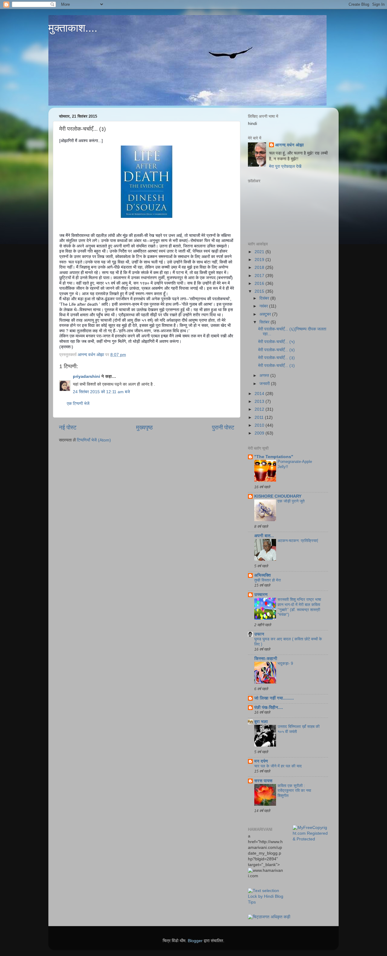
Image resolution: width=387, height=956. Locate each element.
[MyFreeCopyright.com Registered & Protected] (310, 839)
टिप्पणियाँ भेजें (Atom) (94, 440)
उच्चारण (261, 594)
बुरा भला (261, 721)
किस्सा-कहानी (265, 658)
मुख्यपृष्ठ (144, 427)
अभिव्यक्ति (262, 575)
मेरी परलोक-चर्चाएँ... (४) (276, 350)
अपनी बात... (264, 536)
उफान (259, 634)
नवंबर (264, 306)
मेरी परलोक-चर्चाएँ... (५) (276, 341)
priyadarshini (86, 376)
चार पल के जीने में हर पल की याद (278, 766)
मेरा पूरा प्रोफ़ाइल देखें (285, 166)
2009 (260, 433)
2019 (260, 259)
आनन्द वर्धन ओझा (289, 145)
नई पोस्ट (67, 427)
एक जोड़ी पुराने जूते (291, 501)
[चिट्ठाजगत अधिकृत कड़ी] (269, 917)
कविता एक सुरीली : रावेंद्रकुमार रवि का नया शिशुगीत (294, 790)
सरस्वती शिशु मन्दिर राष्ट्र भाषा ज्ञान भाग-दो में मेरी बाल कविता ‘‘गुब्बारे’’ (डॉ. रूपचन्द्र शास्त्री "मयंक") (299, 607)
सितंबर (265, 322)
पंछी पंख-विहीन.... (268, 707)
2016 (260, 283)
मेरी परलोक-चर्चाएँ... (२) (276, 365)
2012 (260, 409)
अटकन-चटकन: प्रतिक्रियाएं (298, 540)
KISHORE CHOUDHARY (277, 496)
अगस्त (264, 375)
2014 (260, 393)
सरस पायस (263, 781)
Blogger (195, 940)
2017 (260, 275)
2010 (260, 425)
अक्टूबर (265, 314)
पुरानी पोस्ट (223, 427)
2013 (260, 401)
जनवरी (265, 383)
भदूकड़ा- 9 (285, 663)
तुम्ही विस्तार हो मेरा (267, 580)
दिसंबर (264, 298)
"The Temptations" (273, 456)
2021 (260, 252)
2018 (260, 267)
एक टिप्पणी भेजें (78, 403)
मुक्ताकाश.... (72, 28)
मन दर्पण (261, 761)
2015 (260, 291)
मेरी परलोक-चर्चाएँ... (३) (276, 357)
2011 (260, 417)
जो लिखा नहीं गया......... (274, 698)
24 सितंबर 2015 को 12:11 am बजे (101, 392)
